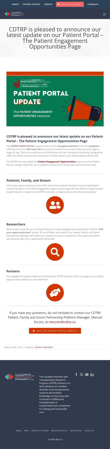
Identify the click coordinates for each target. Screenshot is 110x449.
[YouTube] (86, 374)
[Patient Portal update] (55, 72)
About (18, 430)
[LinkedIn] (92, 374)
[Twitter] (81, 374)
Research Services (59, 430)
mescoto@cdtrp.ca (62, 322)
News (26, 430)
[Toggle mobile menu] (104, 14)
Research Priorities (40, 430)
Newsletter (48, 347)
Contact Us (89, 430)
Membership (76, 430)
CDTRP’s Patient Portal (22, 146)
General (38, 347)
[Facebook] (76, 374)
